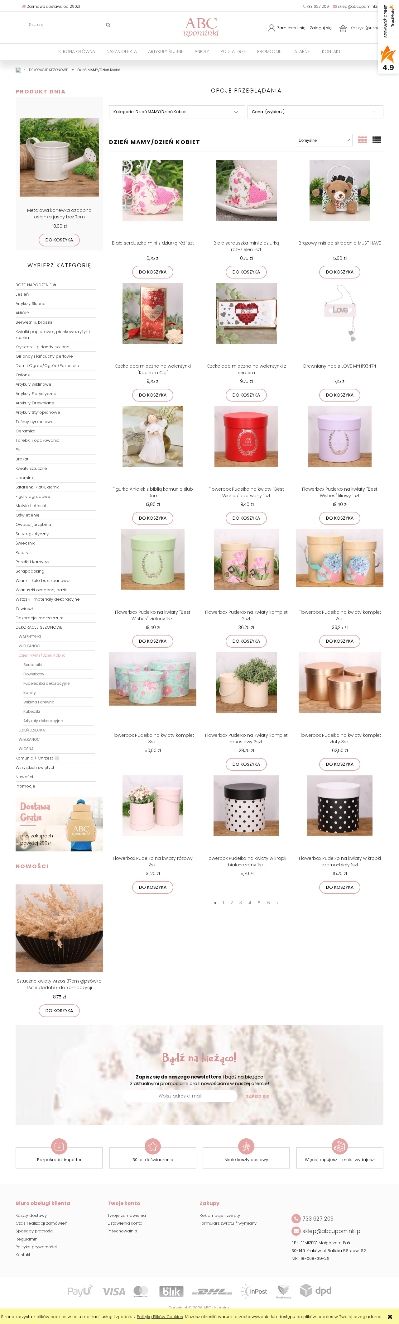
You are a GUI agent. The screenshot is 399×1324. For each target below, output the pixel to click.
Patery (22, 552)
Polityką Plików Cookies (160, 1317)
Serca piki (32, 664)
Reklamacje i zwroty (220, 1215)
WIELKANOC (29, 646)
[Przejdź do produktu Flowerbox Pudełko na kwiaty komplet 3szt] (152, 691)
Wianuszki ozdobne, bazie (42, 590)
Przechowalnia (122, 1231)
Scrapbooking (30, 571)
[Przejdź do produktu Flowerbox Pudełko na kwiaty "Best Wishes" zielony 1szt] (152, 568)
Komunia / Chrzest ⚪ (37, 758)
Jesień (22, 294)
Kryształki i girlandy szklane (43, 347)
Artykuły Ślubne (31, 304)
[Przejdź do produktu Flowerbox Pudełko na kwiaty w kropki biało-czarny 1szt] (246, 814)
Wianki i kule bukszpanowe (43, 580)
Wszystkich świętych (35, 767)
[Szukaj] (108, 25)
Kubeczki (31, 711)
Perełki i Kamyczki (33, 562)
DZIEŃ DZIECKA (32, 730)
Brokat (22, 459)
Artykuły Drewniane (35, 403)
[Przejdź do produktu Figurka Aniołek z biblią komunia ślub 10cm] (152, 445)
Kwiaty (29, 692)
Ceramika (26, 431)
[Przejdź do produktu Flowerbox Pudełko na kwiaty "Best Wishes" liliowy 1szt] (339, 445)
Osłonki (23, 375)
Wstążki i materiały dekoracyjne (48, 599)
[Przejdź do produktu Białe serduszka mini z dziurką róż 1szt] (152, 199)
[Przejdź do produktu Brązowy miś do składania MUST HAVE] (339, 199)
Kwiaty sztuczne (31, 468)
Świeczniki (26, 543)
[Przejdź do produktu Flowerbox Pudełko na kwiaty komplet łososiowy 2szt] (246, 691)
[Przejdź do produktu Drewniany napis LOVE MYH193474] (339, 322)
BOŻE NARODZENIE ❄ (36, 285)
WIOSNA (26, 748)
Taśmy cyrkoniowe (35, 422)
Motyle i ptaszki (31, 506)
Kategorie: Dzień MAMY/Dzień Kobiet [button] (150, 112)
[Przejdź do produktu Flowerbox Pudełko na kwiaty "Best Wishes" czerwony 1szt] (246, 445)
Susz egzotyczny (32, 534)
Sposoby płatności (35, 1231)
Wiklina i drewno (38, 702)
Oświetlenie (28, 515)
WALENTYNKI (30, 636)
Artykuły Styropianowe (38, 412)
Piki (19, 450)
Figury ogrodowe (33, 496)
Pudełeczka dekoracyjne (46, 683)
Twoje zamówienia (127, 1215)
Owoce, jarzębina (33, 524)
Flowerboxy (33, 674)
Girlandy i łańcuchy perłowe (44, 356)
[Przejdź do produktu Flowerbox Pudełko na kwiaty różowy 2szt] (152, 814)
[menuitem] (77, 51)
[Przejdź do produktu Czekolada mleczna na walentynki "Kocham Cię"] (152, 322)
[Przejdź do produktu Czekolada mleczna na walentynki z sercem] (246, 322)
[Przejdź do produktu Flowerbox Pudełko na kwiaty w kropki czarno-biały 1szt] (339, 814)
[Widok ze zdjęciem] (363, 140)
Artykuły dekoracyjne (43, 720)
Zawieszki (25, 609)
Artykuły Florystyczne (36, 394)
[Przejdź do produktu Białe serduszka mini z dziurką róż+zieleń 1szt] (246, 199)
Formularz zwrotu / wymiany (228, 1223)
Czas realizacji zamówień (41, 1223)
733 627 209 (317, 6)
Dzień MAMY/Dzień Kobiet (42, 655)
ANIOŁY (22, 313)
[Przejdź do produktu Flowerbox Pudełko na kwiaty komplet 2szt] (246, 568)
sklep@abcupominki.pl (359, 6)
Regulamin (26, 1239)
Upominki (25, 478)
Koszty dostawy (31, 1215)
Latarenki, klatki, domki (38, 487)
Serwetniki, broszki (34, 322)
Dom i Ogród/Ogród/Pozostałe (47, 366)
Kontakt (23, 1255)
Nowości (24, 777)
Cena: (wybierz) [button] (268, 112)
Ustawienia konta (125, 1223)
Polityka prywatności (36, 1247)
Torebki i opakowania (38, 440)
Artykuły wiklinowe (33, 384)
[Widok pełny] (377, 140)
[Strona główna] (201, 26)
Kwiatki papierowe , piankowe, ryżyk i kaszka (53, 335)
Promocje (25, 786)
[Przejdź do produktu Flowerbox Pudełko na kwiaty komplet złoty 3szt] (339, 691)
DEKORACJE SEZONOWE (39, 627)
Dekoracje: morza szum (40, 618)
